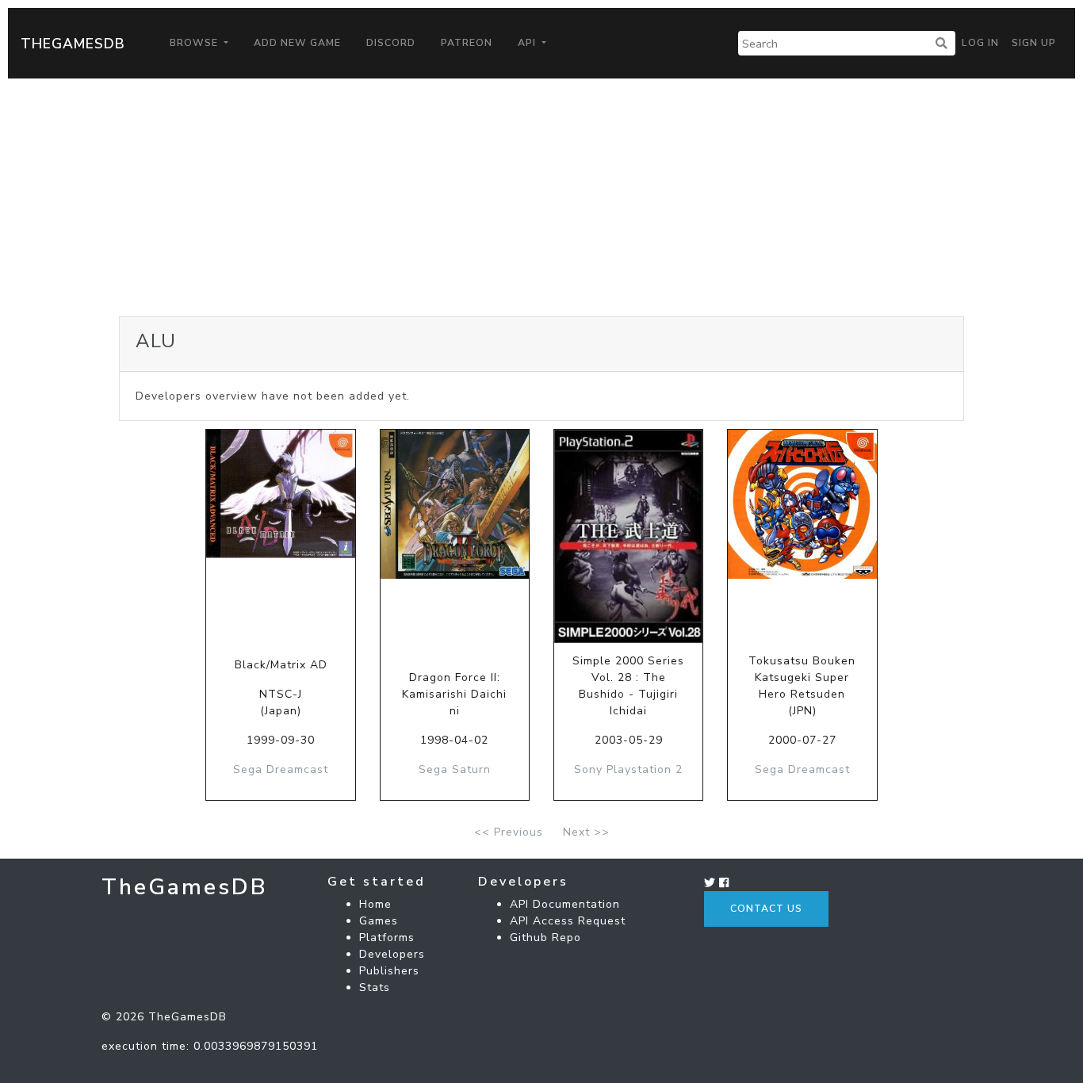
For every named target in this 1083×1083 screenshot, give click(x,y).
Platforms (387, 937)
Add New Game (297, 42)
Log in (980, 42)
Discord (390, 42)
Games (378, 920)
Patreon (466, 42)
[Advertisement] (541, 197)
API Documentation (565, 904)
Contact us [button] (766, 908)
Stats (374, 987)
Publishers (389, 970)
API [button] (528, 42)
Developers (392, 954)
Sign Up (1034, 42)
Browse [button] (195, 42)
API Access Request (568, 920)
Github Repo (545, 937)
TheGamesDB (73, 43)
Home (375, 904)
